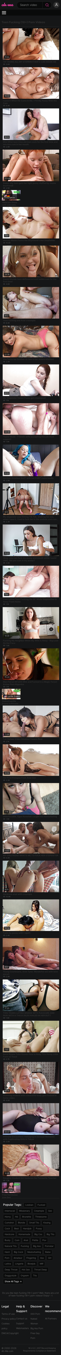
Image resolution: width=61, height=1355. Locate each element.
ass (42, 1258)
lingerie (19, 1263)
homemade (24, 1234)
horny (8, 1216)
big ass (37, 1246)
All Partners (51, 1318)
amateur (18, 1258)
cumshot (9, 1222)
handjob (27, 1228)
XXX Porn (35, 1314)
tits (35, 1275)
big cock (18, 1252)
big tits (50, 1234)
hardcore (9, 1234)
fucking (25, 1246)
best (16, 1228)
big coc (38, 1234)
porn (7, 1258)
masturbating (34, 1252)
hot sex (26, 1269)
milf (41, 1263)
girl (49, 1258)
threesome (41, 1216)
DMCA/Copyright (10, 1333)
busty (7, 1240)
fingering (31, 1258)
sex (50, 1210)
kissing (47, 1222)
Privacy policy (9, 1318)
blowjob (32, 1263)
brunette (26, 1216)
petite (35, 1240)
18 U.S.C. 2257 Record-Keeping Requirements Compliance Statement (39, 1349)
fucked (41, 1204)
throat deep (40, 1269)
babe (48, 1252)
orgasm (25, 1275)
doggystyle (10, 1275)
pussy (39, 1228)
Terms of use (8, 1314)
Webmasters (22, 1328)
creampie (39, 1210)
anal (26, 1240)
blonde (21, 1222)
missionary (24, 1210)
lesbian (29, 1204)
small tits (34, 1222)
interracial (10, 1210)
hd (16, 1216)
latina (8, 1263)
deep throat (11, 1269)
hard (7, 1252)
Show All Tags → (13, 1281)
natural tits (11, 1246)
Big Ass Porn (36, 1328)
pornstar (49, 1246)
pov (44, 1240)
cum (17, 1240)
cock (7, 1228)
